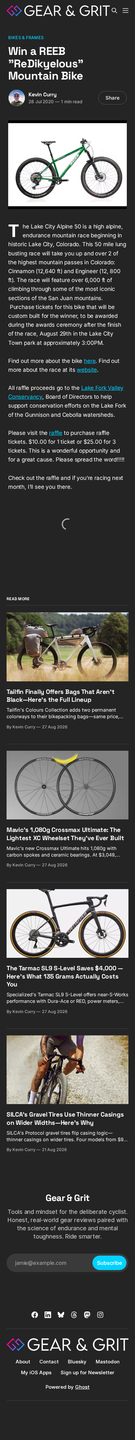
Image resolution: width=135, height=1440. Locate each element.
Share (113, 98)
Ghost (82, 1387)
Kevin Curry (43, 94)
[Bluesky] (61, 1314)
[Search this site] (114, 10)
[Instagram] (100, 1314)
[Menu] (125, 10)
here (89, 361)
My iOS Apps (36, 1372)
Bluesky (77, 1361)
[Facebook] (34, 1314)
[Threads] (74, 1314)
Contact (49, 1361)
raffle (55, 433)
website (87, 369)
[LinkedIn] (48, 1314)
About (23, 1361)
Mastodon (108, 1361)
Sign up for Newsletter (87, 1372)
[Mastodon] (87, 1314)
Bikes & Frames (26, 37)
